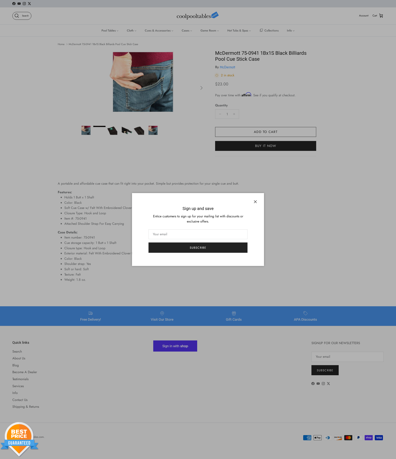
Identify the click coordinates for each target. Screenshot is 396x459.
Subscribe (198, 248)
